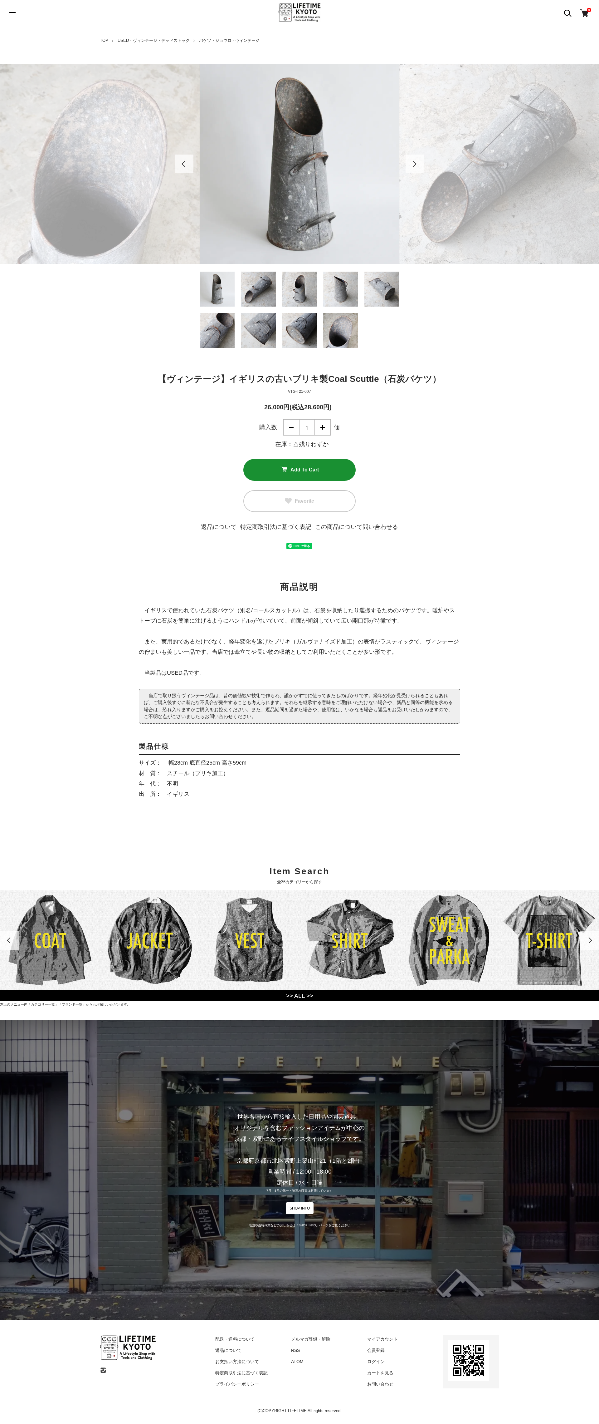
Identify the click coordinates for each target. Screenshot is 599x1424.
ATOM (297, 1361)
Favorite (304, 501)
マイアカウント (382, 1339)
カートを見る (380, 1372)
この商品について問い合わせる (356, 527)
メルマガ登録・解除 (310, 1339)
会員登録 (376, 1350)
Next (415, 164)
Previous (184, 164)
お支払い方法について (237, 1361)
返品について (218, 527)
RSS (295, 1350)
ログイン (376, 1361)
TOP (104, 40)
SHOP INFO (300, 1208)
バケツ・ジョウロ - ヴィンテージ (229, 40)
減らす (291, 427)
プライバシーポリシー (237, 1384)
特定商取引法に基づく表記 (275, 527)
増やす (322, 427)
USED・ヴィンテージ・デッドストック (154, 40)
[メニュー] (12, 12)
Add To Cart (304, 469)
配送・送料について (235, 1339)
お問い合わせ (380, 1384)
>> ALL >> (299, 996)
